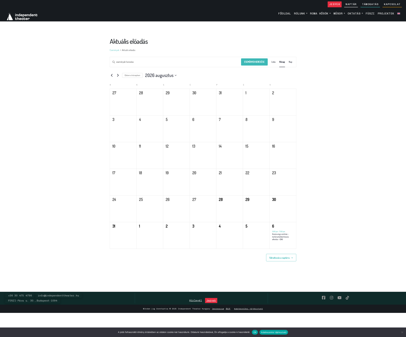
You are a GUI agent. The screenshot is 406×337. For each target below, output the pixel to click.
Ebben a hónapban (132, 75)
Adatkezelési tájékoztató (248, 309)
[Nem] (402, 332)
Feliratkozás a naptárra (279, 257)
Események (114, 50)
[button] (196, 300)
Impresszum (218, 309)
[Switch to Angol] (399, 13)
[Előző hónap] (112, 75)
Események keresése (254, 61)
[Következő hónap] (118, 75)
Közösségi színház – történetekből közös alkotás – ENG (280, 237)
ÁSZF (228, 309)
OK (254, 332)
